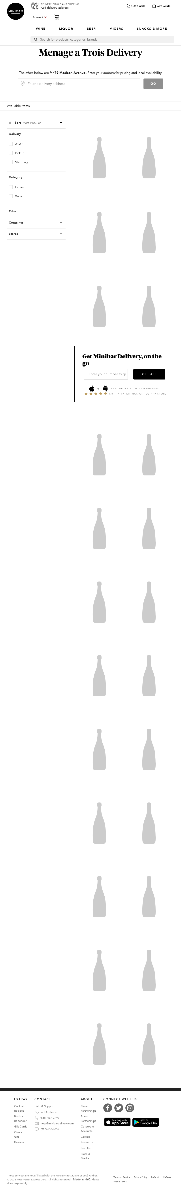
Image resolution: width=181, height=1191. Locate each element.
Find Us (85, 1148)
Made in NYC (81, 1180)
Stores (13, 234)
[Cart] (57, 17)
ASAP (19, 144)
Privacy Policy (140, 1177)
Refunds (155, 1177)
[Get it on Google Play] (145, 1122)
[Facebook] (108, 1107)
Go (153, 84)
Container (16, 223)
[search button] (35, 39)
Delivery (15, 134)
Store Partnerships (88, 1108)
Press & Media (85, 1156)
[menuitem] (41, 28)
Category (15, 177)
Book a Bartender (20, 1118)
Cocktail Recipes (19, 1108)
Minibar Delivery (15, 11)
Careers (85, 1137)
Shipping (21, 162)
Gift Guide (163, 6)
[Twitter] (119, 1107)
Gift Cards (138, 6)
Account (38, 17)
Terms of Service (121, 1177)
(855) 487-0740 (49, 1118)
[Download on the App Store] (117, 1122)
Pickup (20, 153)
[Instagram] (130, 1107)
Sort (28, 123)
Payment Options (45, 1112)
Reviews (19, 1142)
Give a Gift (18, 1134)
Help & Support (44, 1106)
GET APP (149, 374)
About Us (87, 1142)
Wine (18, 196)
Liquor (19, 187)
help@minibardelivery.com (57, 1124)
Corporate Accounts (87, 1129)
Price (12, 211)
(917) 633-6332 (50, 1129)
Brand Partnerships (88, 1118)
